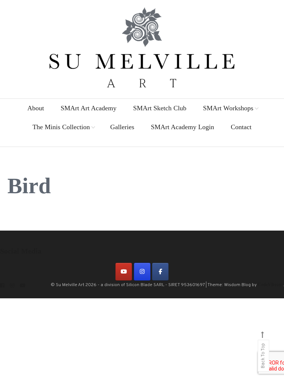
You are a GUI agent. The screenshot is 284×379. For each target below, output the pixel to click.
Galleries (122, 127)
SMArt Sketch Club (159, 108)
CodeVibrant (270, 284)
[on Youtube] (123, 272)
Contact (241, 127)
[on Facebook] (160, 272)
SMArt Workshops (228, 108)
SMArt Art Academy (88, 108)
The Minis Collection (61, 127)
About (35, 108)
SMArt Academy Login (182, 127)
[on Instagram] (142, 272)
